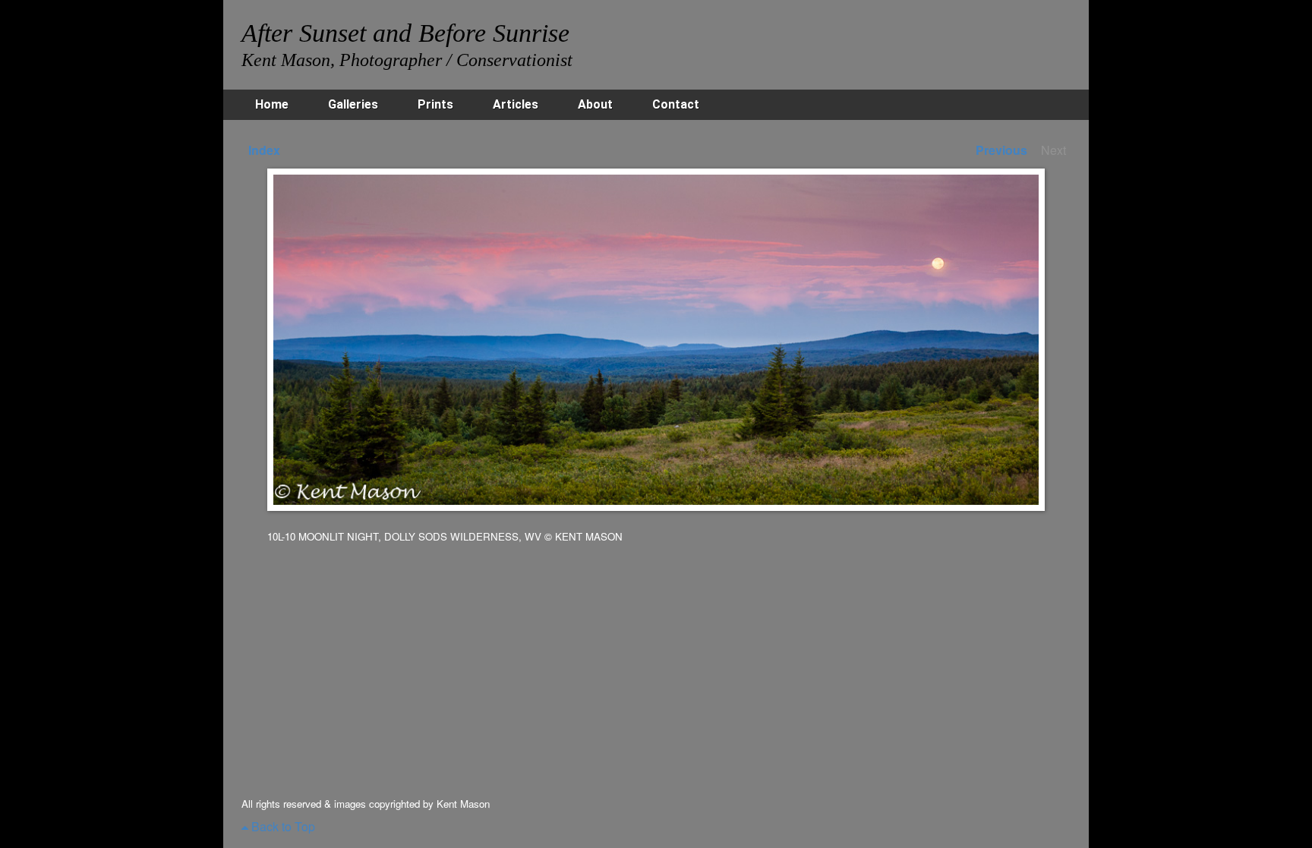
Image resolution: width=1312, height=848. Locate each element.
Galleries (353, 104)
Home (272, 104)
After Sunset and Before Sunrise (405, 33)
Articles (515, 104)
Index (264, 150)
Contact (675, 104)
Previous (1001, 150)
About (595, 104)
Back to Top (281, 826)
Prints (435, 104)
